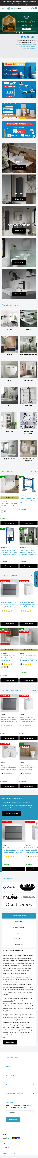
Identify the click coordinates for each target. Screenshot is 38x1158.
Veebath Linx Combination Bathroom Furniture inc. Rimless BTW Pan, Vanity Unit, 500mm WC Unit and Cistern (8, 767)
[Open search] (26, 8)
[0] (32, 8)
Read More (10, 1042)
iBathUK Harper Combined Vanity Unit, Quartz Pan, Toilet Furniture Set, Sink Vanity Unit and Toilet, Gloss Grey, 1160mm (28, 767)
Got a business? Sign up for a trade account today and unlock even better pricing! (19, 3)
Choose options (9, 523)
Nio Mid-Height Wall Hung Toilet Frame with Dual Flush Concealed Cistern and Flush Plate (8, 552)
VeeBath (21, 653)
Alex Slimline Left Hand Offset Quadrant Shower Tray (9, 506)
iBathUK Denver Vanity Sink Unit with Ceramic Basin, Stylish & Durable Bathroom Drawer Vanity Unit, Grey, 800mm (9, 605)
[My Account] (29, 8)
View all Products (11, 814)
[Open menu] (3, 8)
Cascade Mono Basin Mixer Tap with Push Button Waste (7, 658)
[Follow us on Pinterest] (8, 1147)
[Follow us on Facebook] (3, 1147)
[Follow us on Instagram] (6, 1147)
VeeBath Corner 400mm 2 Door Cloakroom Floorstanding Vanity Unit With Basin (28, 658)
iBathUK (2, 600)
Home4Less (4, 501)
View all (33, 472)
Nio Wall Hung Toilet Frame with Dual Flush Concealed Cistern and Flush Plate (27, 552)
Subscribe (13, 1120)
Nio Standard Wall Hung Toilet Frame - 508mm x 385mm (27, 501)
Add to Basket (29, 523)
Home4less (3, 653)
